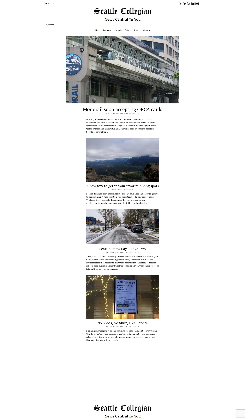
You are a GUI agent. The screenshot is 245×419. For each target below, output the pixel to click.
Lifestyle (118, 30)
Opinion (128, 30)
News (97, 30)
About (146, 30)
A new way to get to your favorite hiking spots (122, 186)
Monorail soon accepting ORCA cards (122, 109)
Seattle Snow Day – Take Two (122, 248)
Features (107, 30)
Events (137, 30)
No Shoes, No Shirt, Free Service (122, 323)
